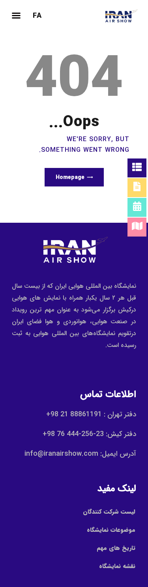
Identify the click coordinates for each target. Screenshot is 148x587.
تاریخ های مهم (116, 548)
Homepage (70, 177)
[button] (16, 15)
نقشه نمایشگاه (117, 566)
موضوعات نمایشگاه (111, 530)
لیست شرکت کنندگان (109, 511)
